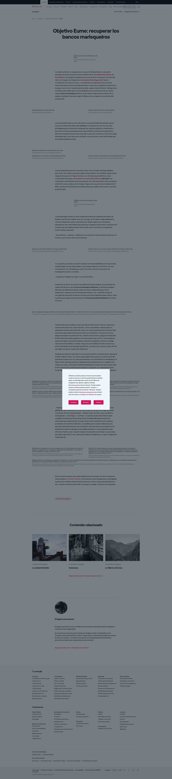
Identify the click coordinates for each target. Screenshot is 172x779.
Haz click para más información (79, 385)
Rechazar (86, 402)
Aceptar (98, 402)
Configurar (73, 402)
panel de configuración (87, 392)
